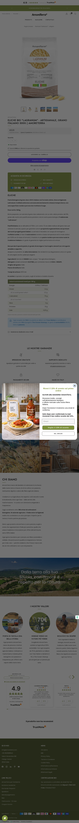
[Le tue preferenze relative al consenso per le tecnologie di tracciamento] (77, 617)
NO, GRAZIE (58, 433)
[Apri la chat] (5, 818)
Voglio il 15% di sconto (58, 427)
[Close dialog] (74, 385)
